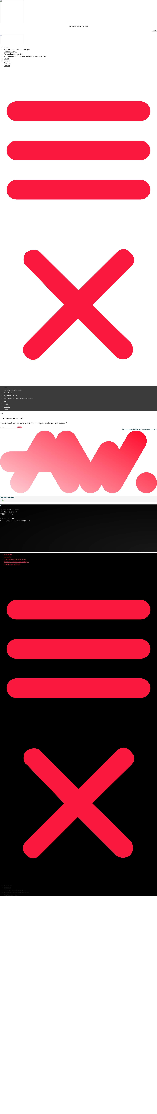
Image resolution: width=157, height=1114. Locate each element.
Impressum (7, 557)
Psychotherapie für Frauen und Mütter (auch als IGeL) (25, 56)
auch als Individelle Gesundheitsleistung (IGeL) (20, 970)
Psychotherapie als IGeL (13, 54)
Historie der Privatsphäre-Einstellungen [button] (16, 562)
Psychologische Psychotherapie (17, 49)
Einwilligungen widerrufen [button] (12, 564)
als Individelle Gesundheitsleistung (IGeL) (18, 935)
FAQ (1, 1016)
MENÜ (154, 31)
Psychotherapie (6, 913)
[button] (78, 226)
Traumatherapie (10, 52)
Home (6, 47)
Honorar (7, 61)
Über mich (8, 63)
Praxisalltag (4, 1024)
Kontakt (7, 66)
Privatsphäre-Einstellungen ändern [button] (15, 559)
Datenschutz (8, 554)
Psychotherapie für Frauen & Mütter (14, 964)
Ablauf (6, 59)
